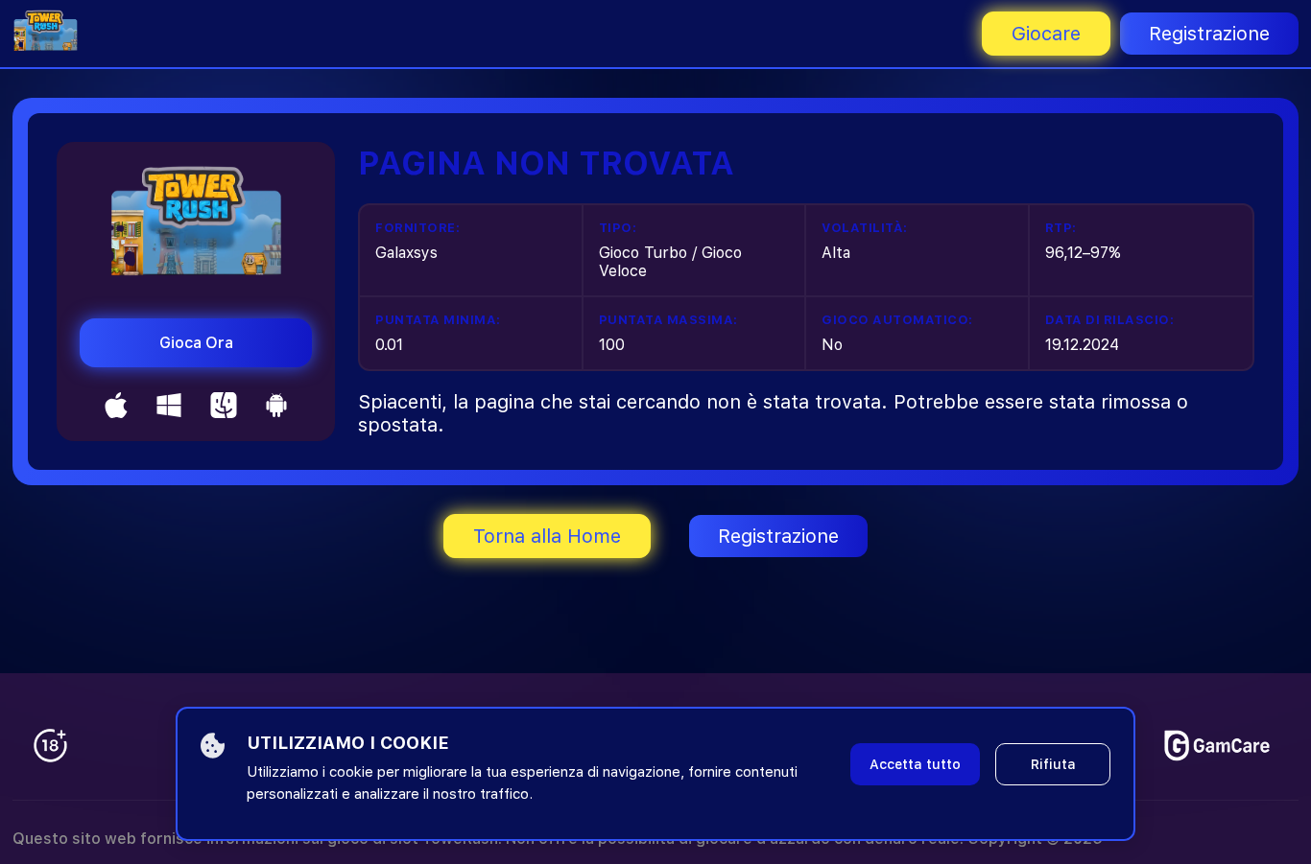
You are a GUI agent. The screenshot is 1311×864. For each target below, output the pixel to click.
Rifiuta (1053, 764)
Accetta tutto (915, 764)
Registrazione (1209, 33)
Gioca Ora (196, 343)
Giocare (1046, 33)
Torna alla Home (547, 536)
